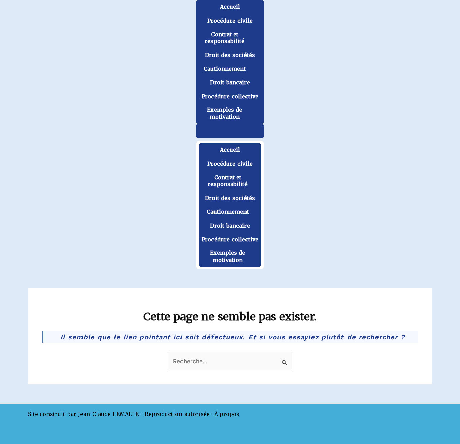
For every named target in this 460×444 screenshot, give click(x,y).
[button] (230, 131)
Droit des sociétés (230, 55)
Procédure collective (230, 96)
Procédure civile (229, 20)
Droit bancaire (230, 82)
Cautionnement (225, 68)
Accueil (230, 6)
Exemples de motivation (224, 113)
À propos (226, 414)
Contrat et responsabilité (224, 38)
